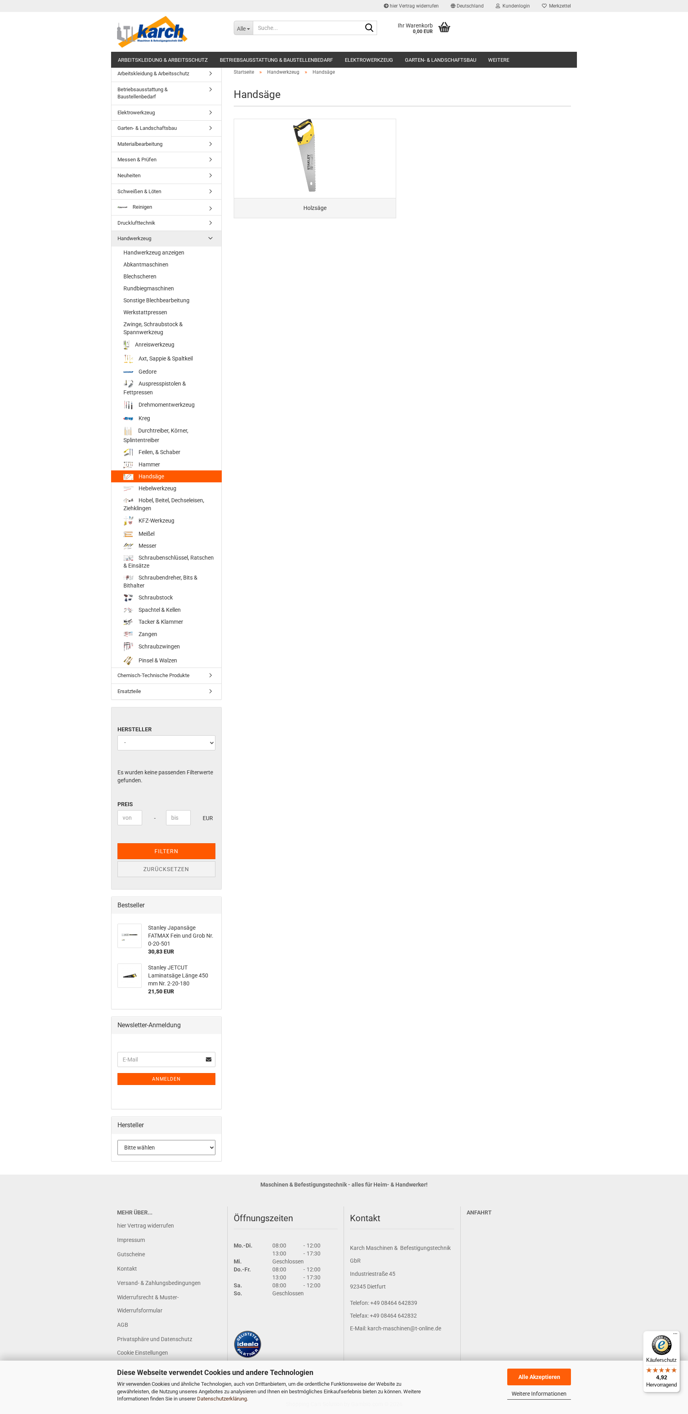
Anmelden (166, 1079)
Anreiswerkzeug (154, 344)
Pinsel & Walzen (157, 660)
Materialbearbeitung (139, 144)
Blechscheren (139, 276)
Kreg (143, 418)
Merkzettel (559, 6)
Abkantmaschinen (145, 264)
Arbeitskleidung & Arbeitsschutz (163, 60)
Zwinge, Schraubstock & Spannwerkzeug (153, 328)
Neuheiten (129, 175)
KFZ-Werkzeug (155, 520)
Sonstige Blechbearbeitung (156, 300)
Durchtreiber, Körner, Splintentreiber (155, 435)
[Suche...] (369, 28)
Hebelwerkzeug (156, 488)
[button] (467, 6)
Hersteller (134, 729)
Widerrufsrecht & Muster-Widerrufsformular (148, 1303)
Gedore (146, 371)
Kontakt (127, 1268)
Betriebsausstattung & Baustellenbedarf (276, 60)
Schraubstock (155, 597)
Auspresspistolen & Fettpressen (154, 388)
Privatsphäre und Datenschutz (154, 1339)
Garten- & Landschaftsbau (440, 60)
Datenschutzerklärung (222, 1399)
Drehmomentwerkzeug (166, 404)
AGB (122, 1325)
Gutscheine (131, 1254)
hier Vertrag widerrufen (414, 6)
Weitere (498, 60)
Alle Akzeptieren (539, 1377)
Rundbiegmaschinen (148, 288)
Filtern (166, 851)
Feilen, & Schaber (158, 452)
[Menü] (675, 1335)
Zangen (147, 634)
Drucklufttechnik (136, 223)
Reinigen (141, 207)
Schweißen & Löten (139, 191)
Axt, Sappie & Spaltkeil (165, 358)
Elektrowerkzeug (369, 60)
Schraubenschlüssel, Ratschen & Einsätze (168, 561)
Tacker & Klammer (160, 622)
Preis (125, 804)
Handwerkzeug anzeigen (153, 252)
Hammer (148, 464)
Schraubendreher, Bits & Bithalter (160, 581)
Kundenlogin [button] (515, 6)
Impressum (131, 1240)
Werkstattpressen (145, 312)
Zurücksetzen (166, 869)
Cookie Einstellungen (142, 1352)
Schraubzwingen (158, 646)
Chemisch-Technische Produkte (153, 675)
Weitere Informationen (539, 1393)
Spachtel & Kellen (159, 610)
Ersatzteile (129, 691)
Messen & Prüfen (136, 160)
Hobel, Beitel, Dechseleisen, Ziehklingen (163, 504)
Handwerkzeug (134, 238)
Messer (146, 545)
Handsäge (150, 476)
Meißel (145, 534)
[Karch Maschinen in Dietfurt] (169, 32)
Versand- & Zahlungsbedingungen (159, 1283)
